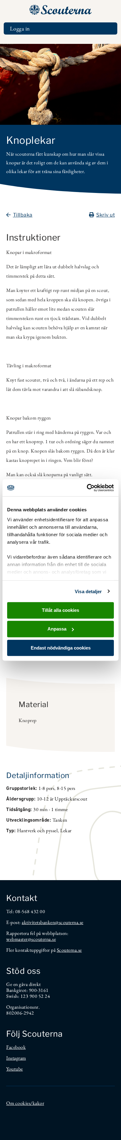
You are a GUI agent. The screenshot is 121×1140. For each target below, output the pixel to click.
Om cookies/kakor (25, 1103)
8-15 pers (66, 788)
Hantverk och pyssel (37, 830)
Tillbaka (23, 215)
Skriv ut (105, 215)
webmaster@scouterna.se (31, 939)
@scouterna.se (69, 922)
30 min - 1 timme (50, 809)
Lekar (66, 830)
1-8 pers (46, 788)
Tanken (59, 820)
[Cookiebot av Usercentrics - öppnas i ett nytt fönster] (87, 488)
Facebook (16, 1047)
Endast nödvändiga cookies (61, 647)
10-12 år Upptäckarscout (62, 798)
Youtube (14, 1069)
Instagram (16, 1058)
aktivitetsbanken (38, 922)
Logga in (20, 28)
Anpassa (56, 628)
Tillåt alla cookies (60, 610)
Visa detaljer (88, 591)
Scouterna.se (69, 950)
